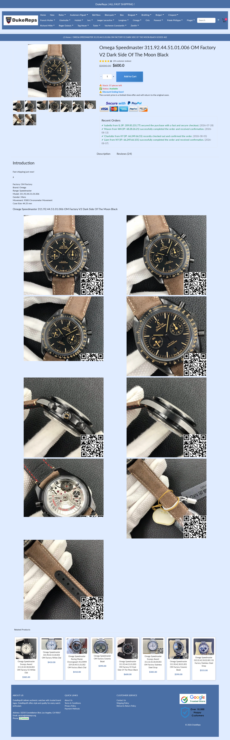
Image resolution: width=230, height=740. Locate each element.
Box (122, 15)
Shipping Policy (123, 703)
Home (43, 15)
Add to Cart (130, 76)
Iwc (89, 20)
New (52, 15)
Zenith (134, 26)
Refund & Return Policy (126, 706)
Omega (136, 20)
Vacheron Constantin (114, 26)
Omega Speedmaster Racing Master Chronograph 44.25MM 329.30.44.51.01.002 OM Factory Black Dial (77, 662)
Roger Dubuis (65, 26)
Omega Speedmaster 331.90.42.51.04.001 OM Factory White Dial (51, 655)
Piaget (190, 20)
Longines (122, 20)
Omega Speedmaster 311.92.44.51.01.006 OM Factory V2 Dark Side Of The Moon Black (65, 209)
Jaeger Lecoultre (104, 20)
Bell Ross (96, 15)
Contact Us (121, 700)
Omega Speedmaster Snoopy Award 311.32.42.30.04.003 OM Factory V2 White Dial (26, 667)
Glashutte (63, 20)
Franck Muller (46, 20)
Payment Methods (72, 709)
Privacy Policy (70, 706)
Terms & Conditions (73, 703)
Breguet (131, 15)
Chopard (172, 15)
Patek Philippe (174, 20)
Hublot (78, 20)
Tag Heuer (82, 26)
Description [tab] (103, 154)
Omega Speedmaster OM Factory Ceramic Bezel (102, 659)
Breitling (145, 15)
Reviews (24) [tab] (124, 154)
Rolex (61, 15)
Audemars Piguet (78, 15)
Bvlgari (159, 15)
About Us (68, 700)
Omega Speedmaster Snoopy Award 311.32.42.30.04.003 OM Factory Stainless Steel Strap (153, 662)
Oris (148, 20)
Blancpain (109, 15)
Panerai (157, 20)
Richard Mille (46, 26)
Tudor (95, 26)
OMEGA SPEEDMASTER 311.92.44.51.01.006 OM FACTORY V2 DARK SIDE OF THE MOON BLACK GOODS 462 (120, 37)
